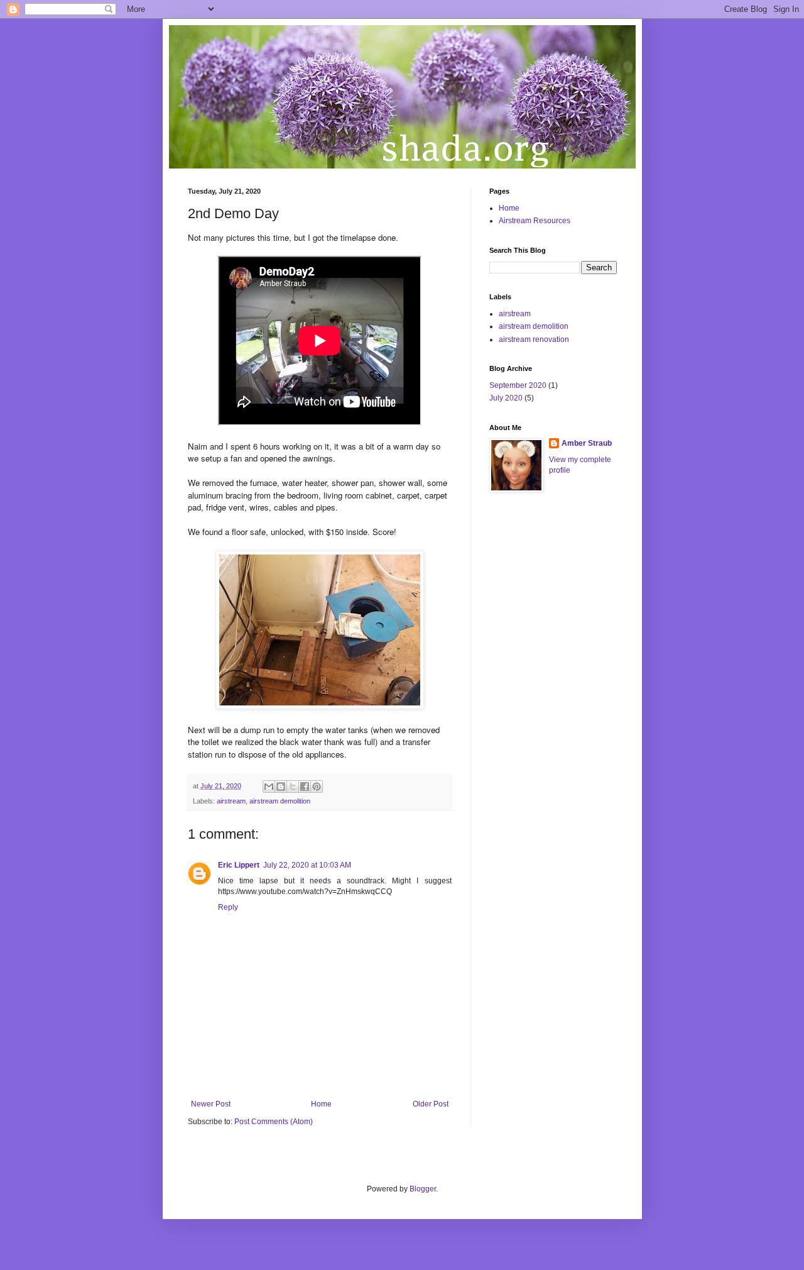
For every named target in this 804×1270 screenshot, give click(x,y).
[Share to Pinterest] (316, 786)
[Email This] (269, 786)
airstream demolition (279, 801)
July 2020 (506, 398)
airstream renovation (534, 339)
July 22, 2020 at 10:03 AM (307, 865)
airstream (231, 801)
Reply (228, 907)
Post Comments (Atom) (273, 1121)
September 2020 (517, 385)
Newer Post (211, 1104)
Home (321, 1104)
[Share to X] (292, 786)
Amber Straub (587, 443)
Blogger (423, 1188)
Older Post (430, 1104)
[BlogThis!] (280, 786)
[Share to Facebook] (304, 786)
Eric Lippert (238, 865)
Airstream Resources (534, 220)
